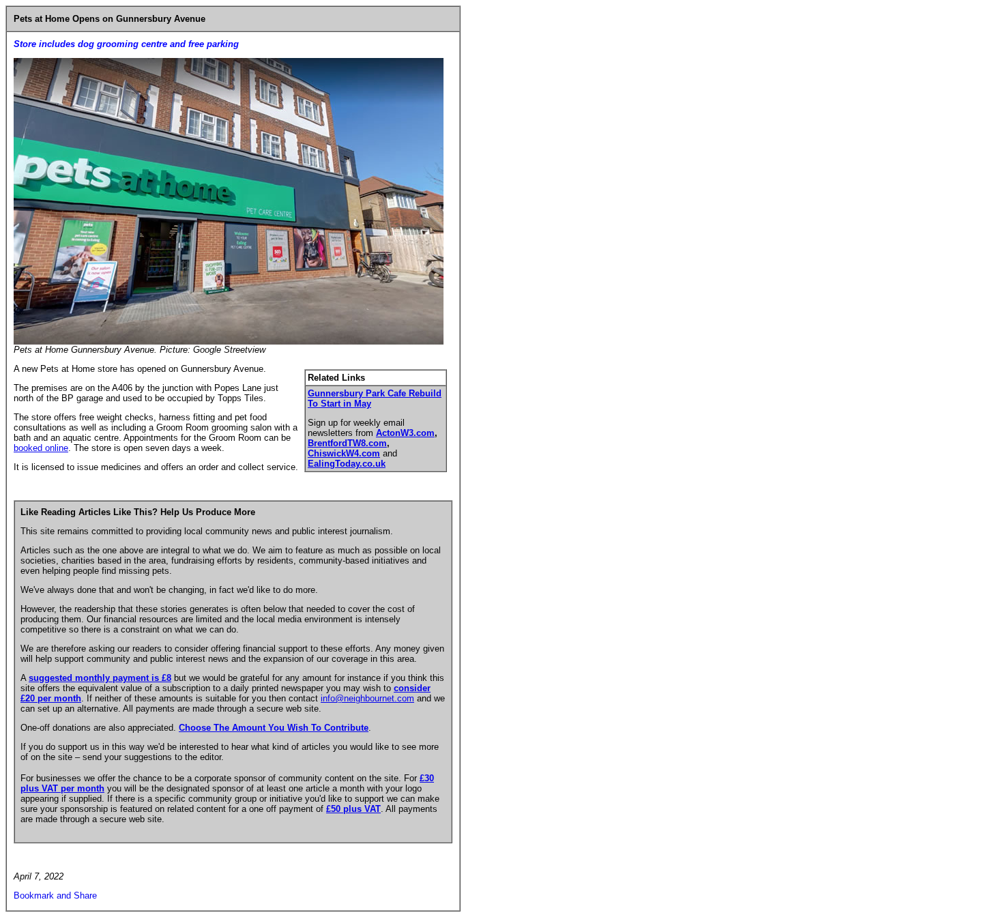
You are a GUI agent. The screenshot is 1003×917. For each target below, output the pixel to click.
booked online (41, 448)
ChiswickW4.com (344, 453)
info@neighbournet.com (367, 698)
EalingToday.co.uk (347, 463)
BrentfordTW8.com (347, 443)
